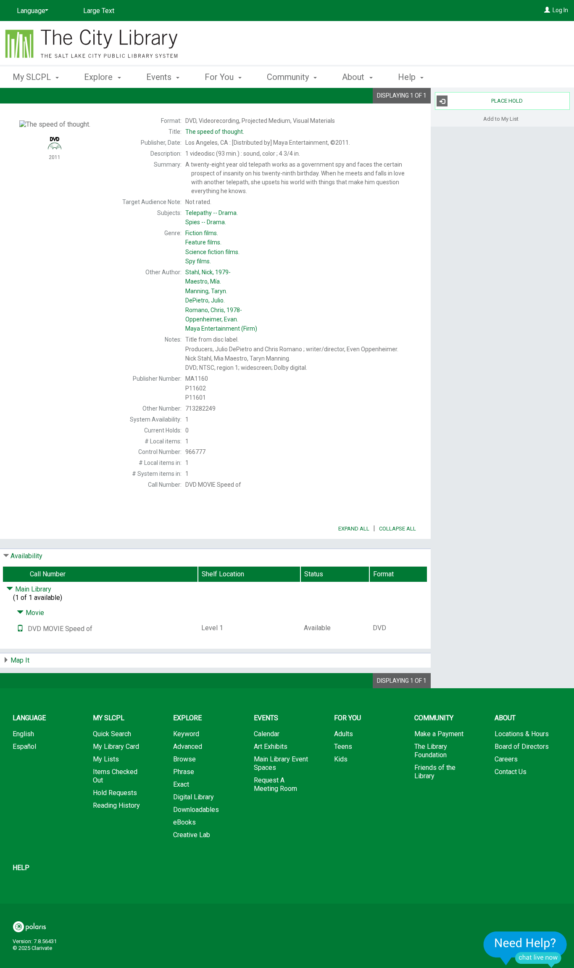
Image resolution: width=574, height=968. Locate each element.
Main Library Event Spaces (281, 763)
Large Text (98, 11)
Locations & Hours (522, 734)
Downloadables (196, 810)
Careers (506, 759)
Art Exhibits (270, 747)
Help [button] (408, 77)
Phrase (183, 772)
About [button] (354, 77)
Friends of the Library (435, 772)
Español (24, 747)
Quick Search (112, 734)
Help (21, 868)
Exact (181, 784)
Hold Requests (115, 793)
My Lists (106, 759)
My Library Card (116, 747)
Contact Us (511, 772)
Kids (341, 759)
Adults (343, 734)
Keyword (186, 734)
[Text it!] (20, 629)
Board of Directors (522, 747)
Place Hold (507, 101)
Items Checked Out (115, 776)
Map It (20, 660)
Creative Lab (191, 835)
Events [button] (160, 77)
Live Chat (525, 949)
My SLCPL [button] (33, 77)
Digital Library (193, 797)
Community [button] (289, 77)
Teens (343, 747)
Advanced (187, 747)
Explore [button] (99, 77)
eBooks (184, 822)
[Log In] (547, 10)
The (214, 131)
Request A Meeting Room (275, 784)
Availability (26, 556)
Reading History (116, 805)
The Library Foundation (430, 751)
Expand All (353, 528)
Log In (560, 10)
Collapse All (397, 528)
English (23, 734)
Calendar (266, 734)
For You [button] (220, 77)
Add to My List (501, 118)
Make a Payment (438, 734)
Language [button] (29, 718)
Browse (184, 759)
